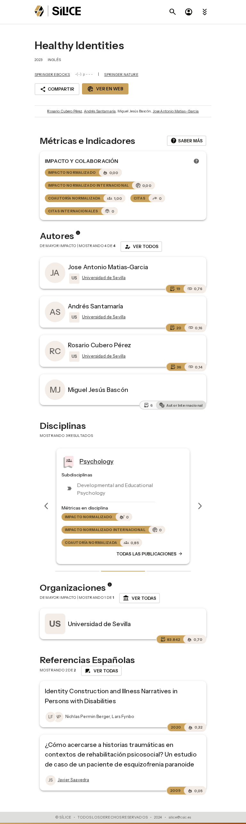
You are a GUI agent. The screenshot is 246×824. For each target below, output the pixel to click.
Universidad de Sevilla (99, 624)
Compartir (57, 89)
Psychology (96, 461)
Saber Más (186, 141)
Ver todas (139, 598)
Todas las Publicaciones (149, 554)
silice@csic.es (179, 817)
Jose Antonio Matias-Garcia (176, 111)
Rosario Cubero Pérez (64, 111)
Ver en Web (105, 89)
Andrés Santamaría (100, 111)
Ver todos (141, 247)
